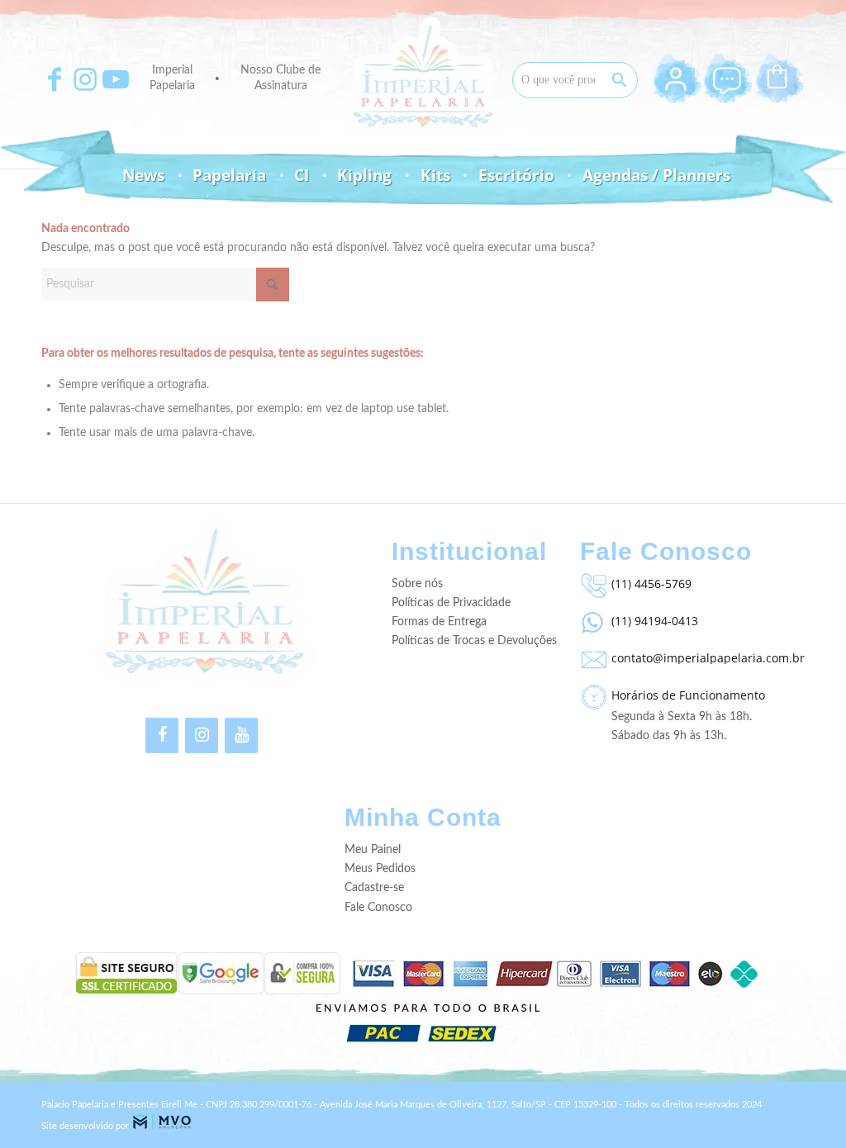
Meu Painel (373, 850)
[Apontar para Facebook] (54, 79)
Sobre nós (417, 584)
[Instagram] (201, 735)
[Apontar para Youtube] (115, 79)
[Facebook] (161, 735)
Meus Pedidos (380, 869)
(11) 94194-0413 (654, 621)
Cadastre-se (374, 888)
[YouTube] (241, 735)
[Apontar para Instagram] (85, 79)
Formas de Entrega (439, 622)
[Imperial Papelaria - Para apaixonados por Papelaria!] (423, 76)
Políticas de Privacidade (451, 603)
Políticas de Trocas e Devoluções (474, 641)
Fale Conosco (378, 907)
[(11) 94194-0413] (591, 619)
